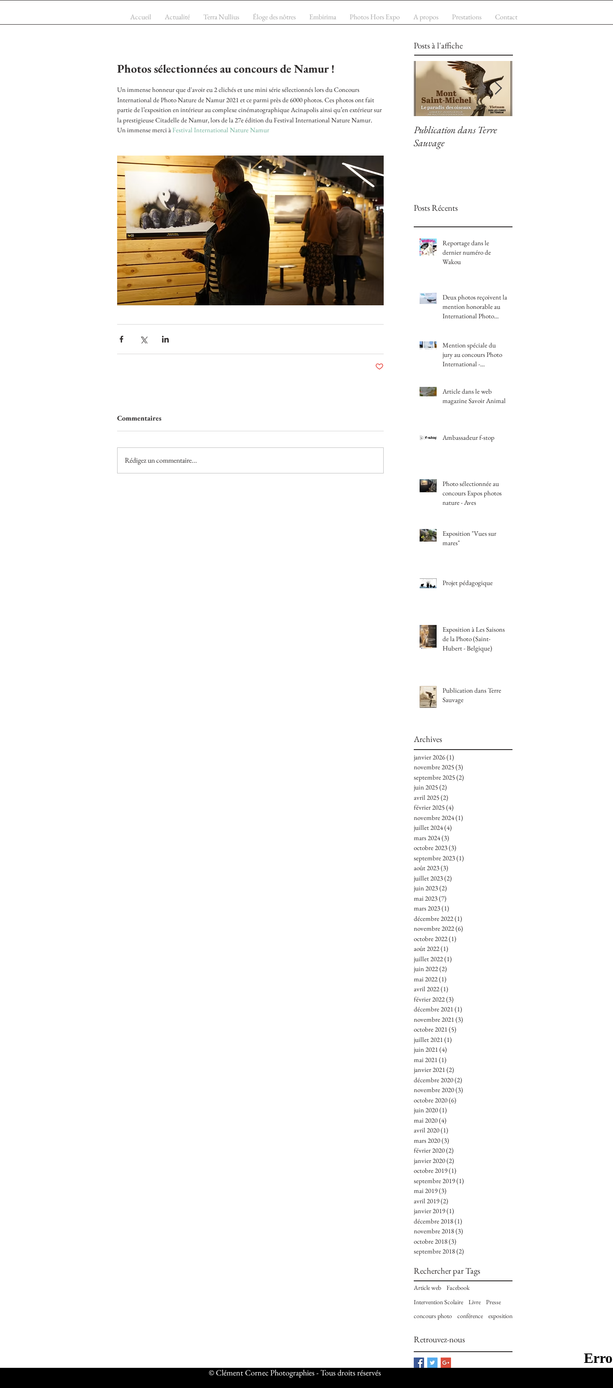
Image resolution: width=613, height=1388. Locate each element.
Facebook (458, 1288)
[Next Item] (498, 88)
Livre (475, 1302)
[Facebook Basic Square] (419, 1363)
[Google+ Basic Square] (446, 1363)
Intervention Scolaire (438, 1302)
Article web (427, 1288)
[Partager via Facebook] (121, 339)
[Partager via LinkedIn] (165, 339)
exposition (500, 1316)
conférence (470, 1316)
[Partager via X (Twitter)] (143, 339)
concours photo (433, 1316)
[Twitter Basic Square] (432, 1363)
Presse (493, 1302)
